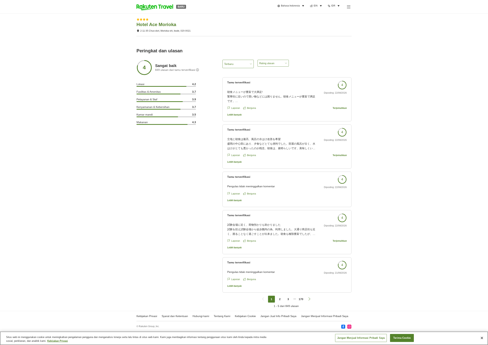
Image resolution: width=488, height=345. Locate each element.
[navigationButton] (263, 299)
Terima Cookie (402, 337)
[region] (244, 338)
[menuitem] (291, 6)
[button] (154, 6)
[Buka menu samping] (348, 7)
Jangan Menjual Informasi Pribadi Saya (324, 316)
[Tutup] (482, 338)
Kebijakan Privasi (57, 340)
